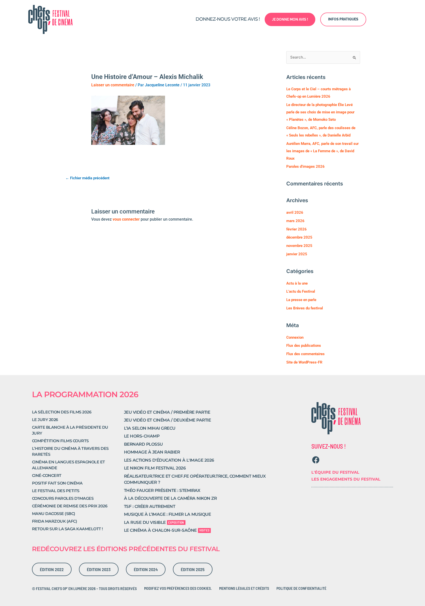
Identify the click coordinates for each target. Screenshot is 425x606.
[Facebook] (315, 460)
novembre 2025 (299, 245)
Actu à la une (297, 283)
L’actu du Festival (300, 291)
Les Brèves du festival (304, 308)
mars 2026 (295, 221)
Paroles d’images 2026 (305, 166)
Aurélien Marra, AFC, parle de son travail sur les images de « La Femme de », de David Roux (322, 151)
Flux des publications (303, 345)
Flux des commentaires (305, 354)
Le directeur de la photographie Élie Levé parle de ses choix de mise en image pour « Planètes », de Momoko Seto (320, 112)
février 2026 (296, 229)
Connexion (295, 337)
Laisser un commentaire (112, 85)
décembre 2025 (299, 237)
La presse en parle (301, 300)
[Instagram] (325, 460)
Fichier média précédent (87, 178)
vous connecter (126, 219)
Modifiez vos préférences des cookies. (178, 588)
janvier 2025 (296, 254)
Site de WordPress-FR (304, 362)
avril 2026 (294, 212)
